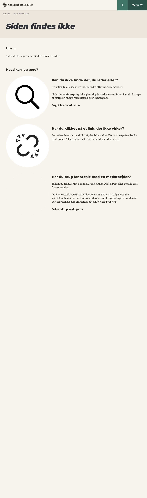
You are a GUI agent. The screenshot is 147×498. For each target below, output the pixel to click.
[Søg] (122, 5)
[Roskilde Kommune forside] (17, 5)
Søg (60, 87)
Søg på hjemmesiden (64, 105)
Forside (6, 13)
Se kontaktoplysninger (65, 209)
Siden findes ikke (21, 13)
